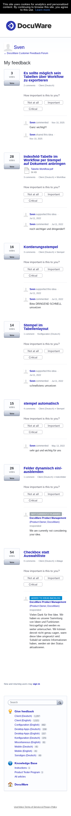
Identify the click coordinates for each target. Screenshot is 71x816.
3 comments (30, 177)
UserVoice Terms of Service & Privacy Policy (35, 807)
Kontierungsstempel (41, 247)
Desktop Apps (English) (27, 733)
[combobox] (33, 702)
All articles (20, 776)
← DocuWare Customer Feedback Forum (26, 53)
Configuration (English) (27, 724)
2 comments (30, 85)
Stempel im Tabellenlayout (36, 327)
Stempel (60, 252)
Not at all (35, 102)
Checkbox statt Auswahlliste (36, 554)
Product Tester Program (27, 772)
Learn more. (43, 9)
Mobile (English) (24, 751)
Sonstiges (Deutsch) (26, 755)
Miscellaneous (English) (28, 742)
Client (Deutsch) (46, 85)
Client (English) (23, 720)
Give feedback (24, 711)
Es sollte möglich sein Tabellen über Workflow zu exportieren (44, 76)
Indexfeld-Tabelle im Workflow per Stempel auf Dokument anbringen (44, 160)
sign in (36, 684)
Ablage (59, 561)
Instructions (21, 768)
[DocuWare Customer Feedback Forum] (28, 25)
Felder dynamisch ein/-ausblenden (43, 470)
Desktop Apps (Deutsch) (28, 729)
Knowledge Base (26, 763)
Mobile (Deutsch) (24, 746)
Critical (35, 109)
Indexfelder (60, 477)
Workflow (61, 177)
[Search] (60, 702)
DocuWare (21, 784)
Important (55, 102)
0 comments (30, 561)
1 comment (29, 334)
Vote (12, 83)
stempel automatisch (41, 403)
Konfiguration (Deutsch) (48, 334)
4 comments (30, 408)
